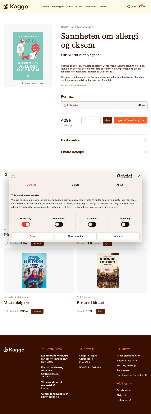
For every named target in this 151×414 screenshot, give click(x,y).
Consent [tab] (31, 184)
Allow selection (75, 236)
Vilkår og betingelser (128, 355)
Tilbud (70, 6)
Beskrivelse (70, 140)
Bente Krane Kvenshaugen (77, 26)
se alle (122, 15)
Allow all (118, 236)
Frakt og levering (126, 365)
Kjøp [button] (107, 243)
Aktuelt (79, 6)
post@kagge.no (50, 396)
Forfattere (91, 6)
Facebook (122, 390)
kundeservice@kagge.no (55, 358)
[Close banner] (139, 176)
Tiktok (120, 395)
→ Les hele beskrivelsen (74, 85)
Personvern (123, 370)
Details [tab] (75, 184)
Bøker (46, 6)
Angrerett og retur (127, 360)
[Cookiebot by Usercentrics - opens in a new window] (119, 176)
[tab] (104, 140)
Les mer (37, 243)
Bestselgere (57, 6)
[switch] (59, 224)
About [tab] (119, 184)
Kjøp (107, 120)
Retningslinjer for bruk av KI (132, 375)
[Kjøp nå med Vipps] (130, 120)
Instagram (122, 400)
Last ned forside (34, 83)
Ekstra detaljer (72, 152)
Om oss (103, 6)
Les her (45, 388)
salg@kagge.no (50, 373)
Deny (32, 236)
